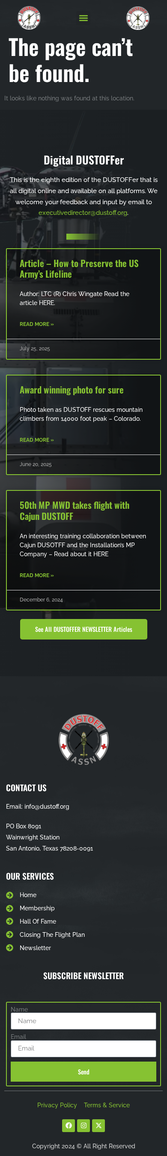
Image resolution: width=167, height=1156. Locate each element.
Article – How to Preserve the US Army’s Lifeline (79, 268)
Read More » (37, 324)
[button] (83, 18)
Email (18, 1037)
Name (19, 1009)
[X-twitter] (98, 1125)
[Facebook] (68, 1125)
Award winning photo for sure (72, 389)
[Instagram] (83, 1125)
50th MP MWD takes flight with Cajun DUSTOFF (74, 510)
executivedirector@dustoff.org (83, 213)
